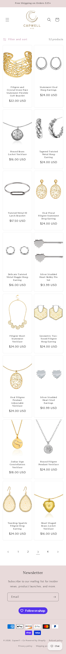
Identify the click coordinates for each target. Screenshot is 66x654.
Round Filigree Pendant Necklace (48, 463)
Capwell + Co (18, 640)
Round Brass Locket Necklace (17, 153)
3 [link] (38, 552)
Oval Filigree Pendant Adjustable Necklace (17, 401)
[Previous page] (8, 552)
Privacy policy (25, 646)
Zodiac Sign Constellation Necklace (17, 464)
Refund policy (56, 640)
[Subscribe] (54, 597)
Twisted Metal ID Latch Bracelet (17, 214)
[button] (7, 20)
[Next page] (58, 552)
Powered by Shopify (36, 640)
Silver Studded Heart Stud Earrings (48, 400)
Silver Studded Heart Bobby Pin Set (48, 277)
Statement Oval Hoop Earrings (48, 89)
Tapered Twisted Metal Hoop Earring (48, 154)
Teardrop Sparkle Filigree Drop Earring (17, 526)
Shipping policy (43, 646)
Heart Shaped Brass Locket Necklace (48, 526)
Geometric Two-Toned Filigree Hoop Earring (49, 338)
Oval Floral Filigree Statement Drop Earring (48, 216)
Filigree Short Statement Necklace (17, 338)
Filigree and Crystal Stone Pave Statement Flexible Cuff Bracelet (17, 91)
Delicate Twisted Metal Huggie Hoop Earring (17, 277)
